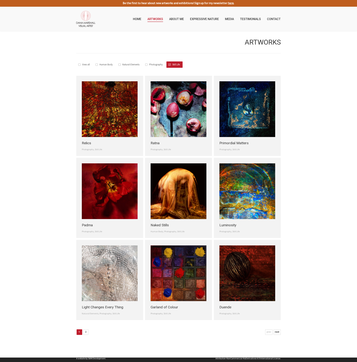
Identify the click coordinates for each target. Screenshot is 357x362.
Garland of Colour (164, 307)
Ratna (155, 143)
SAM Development (96, 358)
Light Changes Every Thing (102, 307)
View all (86, 64)
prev (269, 332)
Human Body (106, 64)
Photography (156, 64)
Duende (225, 307)
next (277, 332)
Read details (111, 110)
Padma (87, 225)
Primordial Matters (234, 143)
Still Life (176, 64)
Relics (86, 143)
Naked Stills (160, 225)
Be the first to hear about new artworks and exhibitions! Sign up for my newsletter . (178, 3)
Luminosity (227, 225)
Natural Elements (130, 64)
